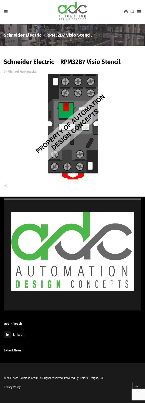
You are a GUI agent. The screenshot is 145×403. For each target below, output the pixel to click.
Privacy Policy (12, 387)
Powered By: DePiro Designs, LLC (83, 378)
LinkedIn (19, 334)
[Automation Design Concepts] (72, 11)
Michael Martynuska (22, 71)
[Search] (132, 11)
